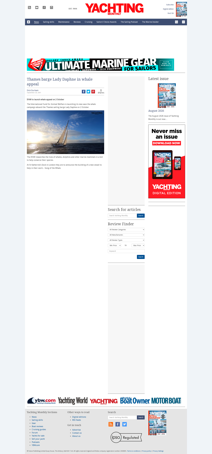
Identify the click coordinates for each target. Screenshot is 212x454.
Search (140, 216)
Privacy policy (146, 451)
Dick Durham (32, 90)
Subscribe (170, 5)
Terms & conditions (133, 451)
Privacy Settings (158, 451)
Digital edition (168, 9)
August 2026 (156, 110)
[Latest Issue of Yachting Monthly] (181, 9)
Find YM (171, 13)
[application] (65, 132)
